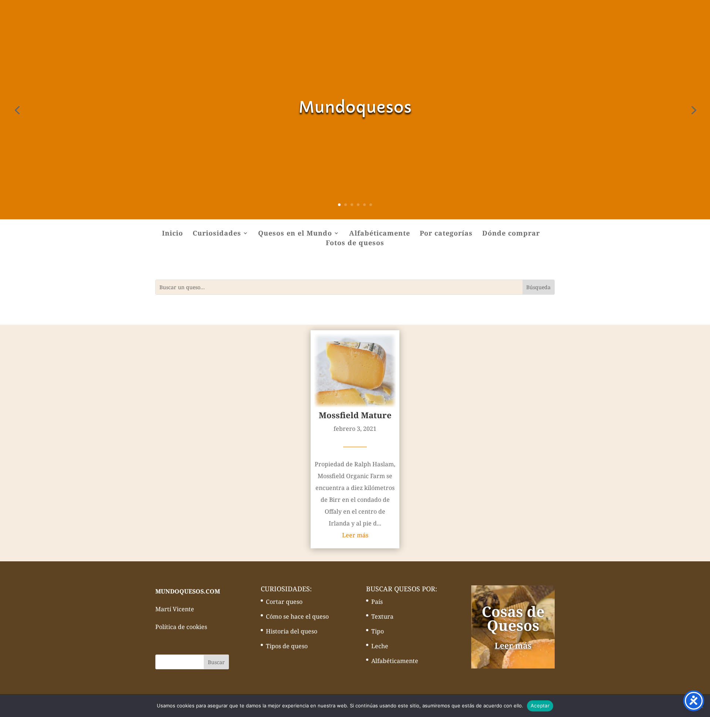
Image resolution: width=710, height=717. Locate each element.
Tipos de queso (287, 646)
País (377, 602)
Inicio (172, 233)
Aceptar (540, 705)
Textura (382, 616)
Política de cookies (181, 627)
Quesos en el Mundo (295, 233)
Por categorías (446, 233)
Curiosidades (217, 233)
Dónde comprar (511, 233)
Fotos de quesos (355, 243)
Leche (379, 646)
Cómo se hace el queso (297, 616)
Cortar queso (284, 602)
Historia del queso (291, 631)
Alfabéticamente (379, 233)
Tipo (377, 631)
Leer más (355, 535)
